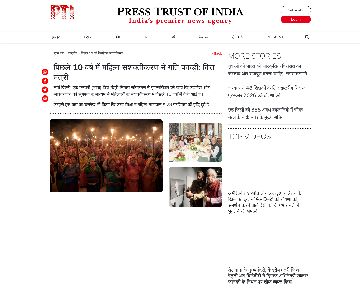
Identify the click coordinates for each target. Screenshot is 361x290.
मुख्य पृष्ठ (56, 37)
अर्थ (173, 37)
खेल (145, 37)
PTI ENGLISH (275, 37)
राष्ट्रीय (87, 37)
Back (218, 53)
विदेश (117, 37)
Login (296, 19)
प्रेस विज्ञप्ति (237, 37)
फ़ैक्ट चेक (203, 37)
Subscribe (296, 10)
